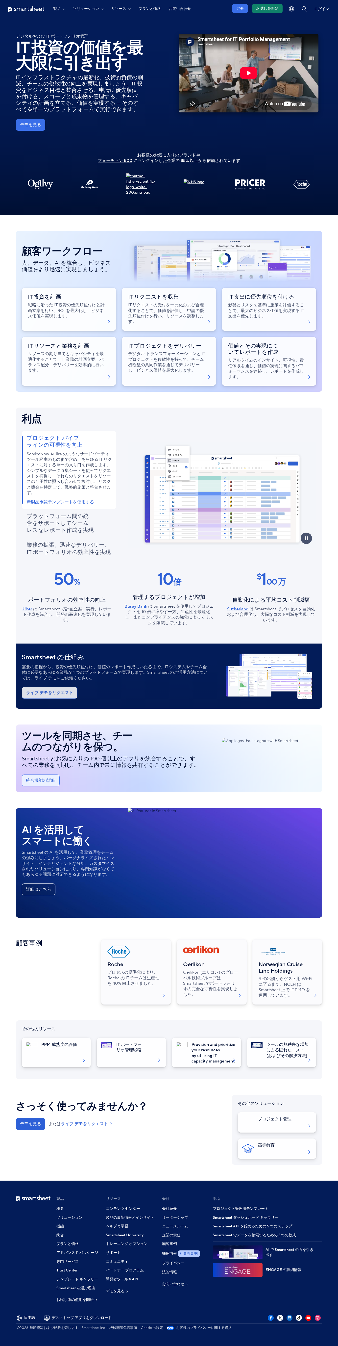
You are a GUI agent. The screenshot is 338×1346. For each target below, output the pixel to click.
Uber (27, 609)
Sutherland (237, 609)
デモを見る (30, 125)
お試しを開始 (267, 8)
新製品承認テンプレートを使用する (60, 502)
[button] (304, 9)
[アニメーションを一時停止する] (306, 538)
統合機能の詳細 (40, 780)
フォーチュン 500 (115, 160)
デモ (240, 8)
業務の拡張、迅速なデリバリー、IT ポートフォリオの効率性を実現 (69, 549)
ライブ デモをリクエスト (49, 693)
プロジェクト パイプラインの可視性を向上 (54, 442)
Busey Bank (135, 606)
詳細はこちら (38, 889)
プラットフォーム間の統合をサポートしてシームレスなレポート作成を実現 (60, 523)
